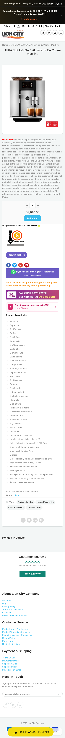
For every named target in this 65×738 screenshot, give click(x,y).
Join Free (47, 3)
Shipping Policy (9, 667)
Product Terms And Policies (15, 629)
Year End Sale (34, 507)
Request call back (16, 255)
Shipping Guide (9, 664)
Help (27, 26)
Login (58, 26)
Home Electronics (45, 502)
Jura (17, 495)
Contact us (7, 612)
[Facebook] (14, 26)
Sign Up (49, 26)
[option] (32, 98)
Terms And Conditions (12, 609)
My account (7, 641)
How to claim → (30, 19)
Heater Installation (11, 644)
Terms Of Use (8, 657)
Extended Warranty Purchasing (17, 635)
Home (5, 45)
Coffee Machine (25, 502)
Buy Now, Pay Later (11, 670)
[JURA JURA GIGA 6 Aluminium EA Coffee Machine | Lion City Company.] (32, 98)
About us (6, 600)
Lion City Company (36, 723)
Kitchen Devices (16, 507)
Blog (4, 603)
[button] (32, 307)
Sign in (58, 3)
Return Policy (8, 638)
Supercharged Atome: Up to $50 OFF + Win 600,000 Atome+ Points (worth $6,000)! (30, 12)
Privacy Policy (8, 606)
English (38, 26)
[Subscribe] (59, 694)
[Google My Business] (18, 26)
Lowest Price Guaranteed (14, 615)
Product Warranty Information (16, 632)
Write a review (33, 573)
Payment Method (10, 661)
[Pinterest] (13, 705)
